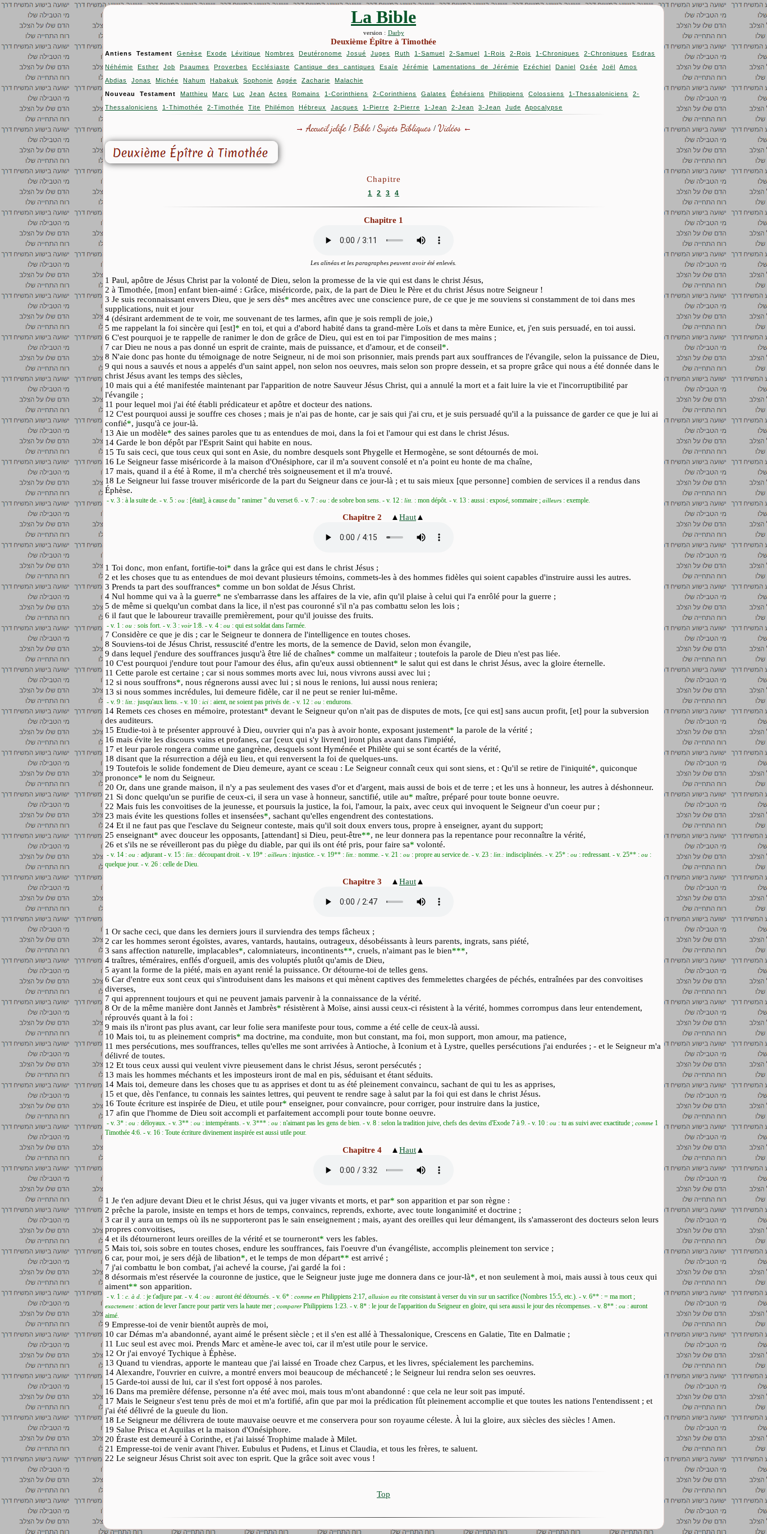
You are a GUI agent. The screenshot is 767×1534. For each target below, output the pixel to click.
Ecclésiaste (271, 66)
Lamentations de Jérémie (476, 66)
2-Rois (520, 53)
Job (169, 66)
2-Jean (462, 107)
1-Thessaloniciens (598, 93)
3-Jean (489, 107)
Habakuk (224, 80)
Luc (239, 93)
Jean (257, 93)
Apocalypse (544, 107)
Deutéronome (320, 53)
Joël (608, 66)
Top (383, 1494)
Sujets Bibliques (404, 128)
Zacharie (316, 80)
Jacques (344, 107)
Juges (380, 53)
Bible (362, 128)
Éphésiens (468, 93)
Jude (513, 107)
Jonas (141, 80)
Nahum (194, 80)
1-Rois (494, 53)
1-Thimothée (182, 107)
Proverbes (231, 66)
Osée (588, 66)
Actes (278, 93)
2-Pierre (407, 107)
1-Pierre (376, 107)
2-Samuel (464, 53)
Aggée (287, 80)
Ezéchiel (537, 66)
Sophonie (258, 80)
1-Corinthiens (346, 93)
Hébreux (312, 107)
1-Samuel (429, 53)
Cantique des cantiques (334, 66)
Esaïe (389, 66)
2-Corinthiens (395, 93)
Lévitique (246, 53)
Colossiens (546, 93)
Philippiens (506, 93)
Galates (433, 93)
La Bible (383, 17)
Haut (407, 517)
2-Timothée (225, 107)
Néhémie (119, 66)
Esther (148, 66)
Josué (356, 53)
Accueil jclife (326, 128)
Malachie (349, 80)
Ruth (402, 53)
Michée (167, 80)
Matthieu (194, 93)
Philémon (279, 107)
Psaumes (194, 66)
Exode (217, 53)
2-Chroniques (606, 53)
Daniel (565, 66)
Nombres (279, 53)
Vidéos (449, 128)
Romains (306, 93)
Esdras (643, 53)
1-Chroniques (557, 53)
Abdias (116, 80)
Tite (254, 107)
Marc (220, 93)
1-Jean (435, 107)
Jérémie (415, 66)
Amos (628, 66)
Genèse (189, 53)
